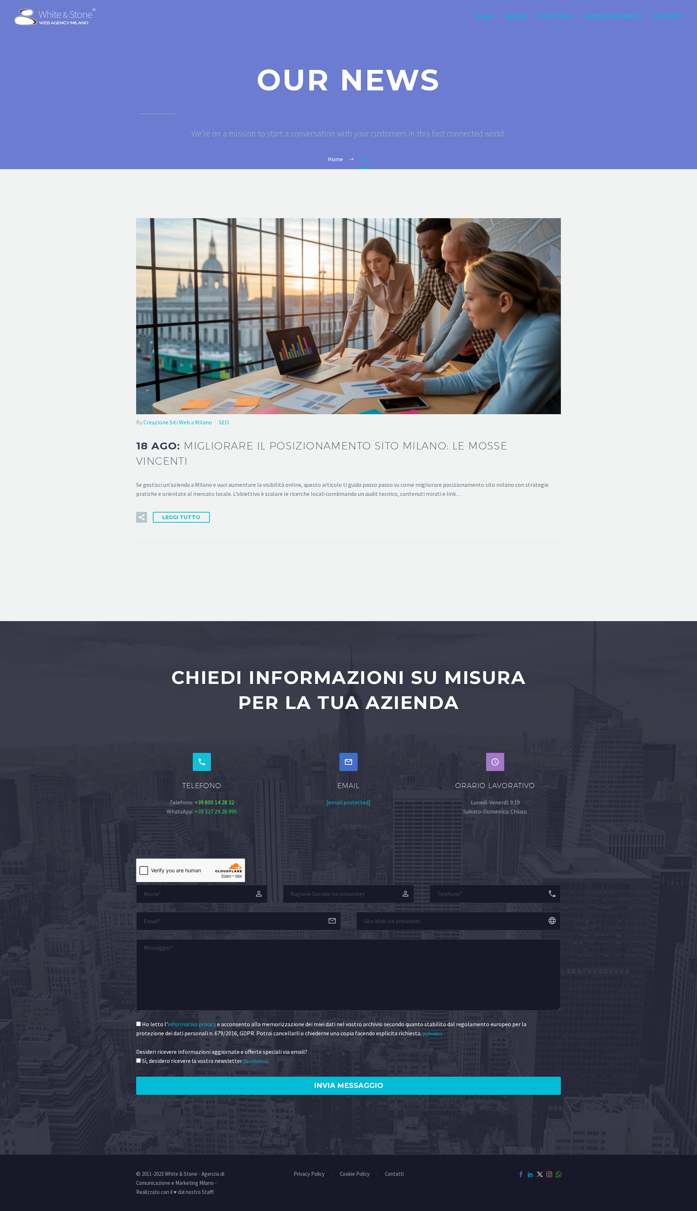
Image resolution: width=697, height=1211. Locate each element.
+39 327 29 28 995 (216, 811)
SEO (224, 422)
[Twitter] (540, 1174)
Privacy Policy (309, 1174)
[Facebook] (521, 1174)
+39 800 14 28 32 (214, 802)
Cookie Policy (355, 1174)
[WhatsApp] (559, 1174)
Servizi (516, 16)
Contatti (669, 16)
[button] (141, 517)
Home (484, 16)
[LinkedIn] (530, 1174)
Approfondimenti (613, 16)
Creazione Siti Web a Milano (177, 422)
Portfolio (556, 16)
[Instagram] (549, 1174)
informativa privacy (192, 1024)
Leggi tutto (181, 517)
